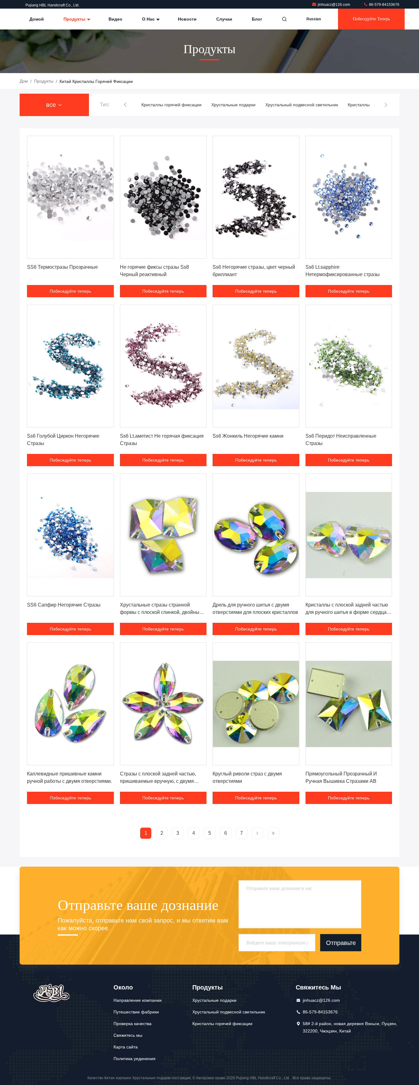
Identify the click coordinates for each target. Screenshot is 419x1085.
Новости (187, 19)
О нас (149, 19)
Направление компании (137, 1000)
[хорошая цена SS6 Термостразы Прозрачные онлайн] (70, 197)
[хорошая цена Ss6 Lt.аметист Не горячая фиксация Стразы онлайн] (163, 366)
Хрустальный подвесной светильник (301, 104)
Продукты (74, 19)
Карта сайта (125, 1046)
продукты (43, 81)
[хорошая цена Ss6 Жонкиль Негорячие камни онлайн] (256, 366)
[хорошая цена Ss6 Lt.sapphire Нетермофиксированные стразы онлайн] (349, 197)
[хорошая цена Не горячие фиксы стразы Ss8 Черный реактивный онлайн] (163, 197)
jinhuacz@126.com (334, 4)
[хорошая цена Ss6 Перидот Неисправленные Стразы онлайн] (349, 366)
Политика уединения (134, 1058)
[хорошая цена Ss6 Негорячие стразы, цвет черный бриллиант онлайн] (256, 197)
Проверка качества (132, 1023)
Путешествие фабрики (136, 1011)
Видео (115, 19)
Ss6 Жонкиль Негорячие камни (248, 436)
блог (257, 19)
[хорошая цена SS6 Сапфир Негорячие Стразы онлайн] (70, 535)
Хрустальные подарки (233, 104)
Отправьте (341, 942)
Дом (24, 81)
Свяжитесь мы (127, 1035)
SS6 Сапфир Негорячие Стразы (64, 604)
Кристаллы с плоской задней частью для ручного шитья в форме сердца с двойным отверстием (348, 612)
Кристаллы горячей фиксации (171, 104)
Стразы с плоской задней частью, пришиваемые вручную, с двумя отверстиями (158, 781)
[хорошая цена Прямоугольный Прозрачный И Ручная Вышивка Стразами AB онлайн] (349, 704)
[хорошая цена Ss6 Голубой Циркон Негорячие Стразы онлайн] (70, 366)
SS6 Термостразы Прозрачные (62, 267)
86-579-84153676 (383, 4)
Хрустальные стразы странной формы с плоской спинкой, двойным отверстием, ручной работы (161, 612)
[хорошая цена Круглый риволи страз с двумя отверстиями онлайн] (256, 704)
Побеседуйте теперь (371, 19)
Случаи (224, 19)
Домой (36, 19)
